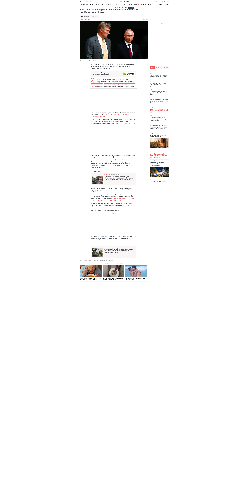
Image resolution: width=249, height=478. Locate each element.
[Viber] (155, 1)
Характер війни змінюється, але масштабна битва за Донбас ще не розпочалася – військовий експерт (119, 250)
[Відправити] (95, 2)
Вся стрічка (153, 71)
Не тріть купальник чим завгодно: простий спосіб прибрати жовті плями (159, 93)
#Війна (89, 260)
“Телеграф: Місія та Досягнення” (147, 4)
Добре (131, 7)
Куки (126, 7)
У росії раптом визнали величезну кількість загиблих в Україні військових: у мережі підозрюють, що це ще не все (119, 178)
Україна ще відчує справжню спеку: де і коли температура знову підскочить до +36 (158, 135)
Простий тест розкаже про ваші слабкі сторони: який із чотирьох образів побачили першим (158, 76)
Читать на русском (85, 19)
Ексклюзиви (123, 4)
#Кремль (85, 260)
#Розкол (94, 260)
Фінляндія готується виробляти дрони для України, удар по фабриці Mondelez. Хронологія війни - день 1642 (159, 155)
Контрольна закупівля (111, 4)
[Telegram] (157, 2)
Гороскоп (168, 4)
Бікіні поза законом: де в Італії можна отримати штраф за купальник (158, 85)
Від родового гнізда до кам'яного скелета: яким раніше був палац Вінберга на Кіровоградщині (159, 127)
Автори (162, 4)
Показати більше (157, 181)
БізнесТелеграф (133, 4)
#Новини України (101, 260)
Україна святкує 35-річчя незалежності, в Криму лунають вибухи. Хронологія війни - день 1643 (159, 110)
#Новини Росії (109, 260)
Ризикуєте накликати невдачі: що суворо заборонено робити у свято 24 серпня (159, 101)
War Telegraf (107, 174)
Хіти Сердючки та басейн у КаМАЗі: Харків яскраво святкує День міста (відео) (159, 164)
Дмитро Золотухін (86, 16)
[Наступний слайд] (170, 4)
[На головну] (124, 1)
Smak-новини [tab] (159, 67)
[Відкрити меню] (81, 1)
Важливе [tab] (166, 67)
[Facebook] (153, 2)
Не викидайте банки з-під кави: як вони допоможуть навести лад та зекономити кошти (159, 119)
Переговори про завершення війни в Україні (92, 4)
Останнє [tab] (152, 67)
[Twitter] (161, 1)
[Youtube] (159, 2)
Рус (168, 1)
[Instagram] (163, 2)
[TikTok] (165, 2)
